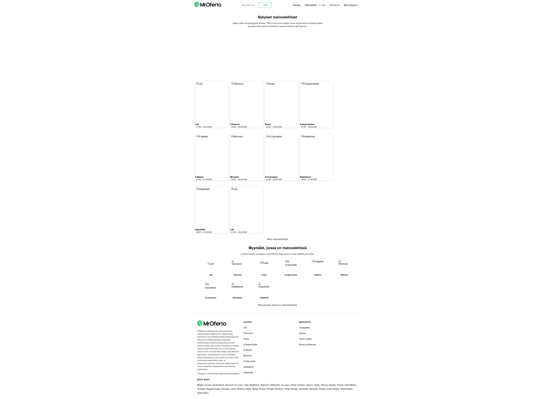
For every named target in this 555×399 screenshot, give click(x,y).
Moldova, (241, 388)
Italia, (247, 384)
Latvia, (233, 388)
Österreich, (275, 384)
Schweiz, (302, 384)
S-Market (199, 176)
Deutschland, (218, 384)
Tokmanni (335, 5)
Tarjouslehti (311, 5)
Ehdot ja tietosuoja (307, 344)
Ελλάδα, (239, 384)
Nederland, (255, 384)
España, (333, 384)
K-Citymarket (271, 176)
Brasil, (294, 384)
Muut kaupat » (351, 5)
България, (286, 384)
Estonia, (325, 384)
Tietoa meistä (305, 338)
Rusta (268, 124)
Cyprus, (310, 384)
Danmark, (230, 384)
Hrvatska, (202, 388)
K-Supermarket (307, 124)
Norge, (255, 388)
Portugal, (270, 388)
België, (200, 384)
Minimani (234, 176)
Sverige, (295, 388)
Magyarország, (214, 388)
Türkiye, (323, 388)
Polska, (262, 388)
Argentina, (265, 384)
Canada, (208, 384)
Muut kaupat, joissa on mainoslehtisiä (277, 305)
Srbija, (287, 388)
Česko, (317, 384)
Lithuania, (225, 388)
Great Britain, (351, 384)
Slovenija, (314, 388)
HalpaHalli (200, 229)
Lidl (323, 5)
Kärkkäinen (305, 176)
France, (341, 384)
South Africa (202, 392)
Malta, (249, 388)
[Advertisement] (277, 54)
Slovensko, (304, 388)
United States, (333, 388)
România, (279, 388)
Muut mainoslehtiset (277, 239)
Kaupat (296, 5)
